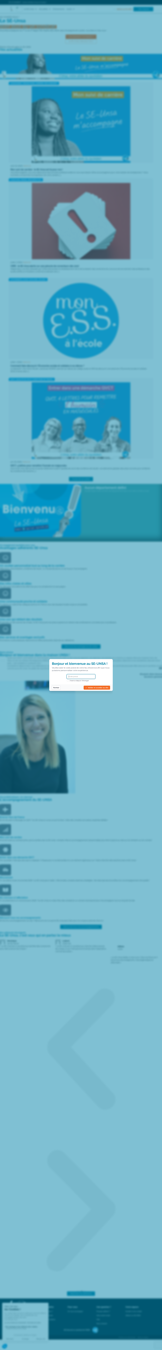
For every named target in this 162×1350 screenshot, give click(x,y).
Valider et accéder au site (98, 688)
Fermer (56, 688)
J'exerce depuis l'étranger (79, 681)
